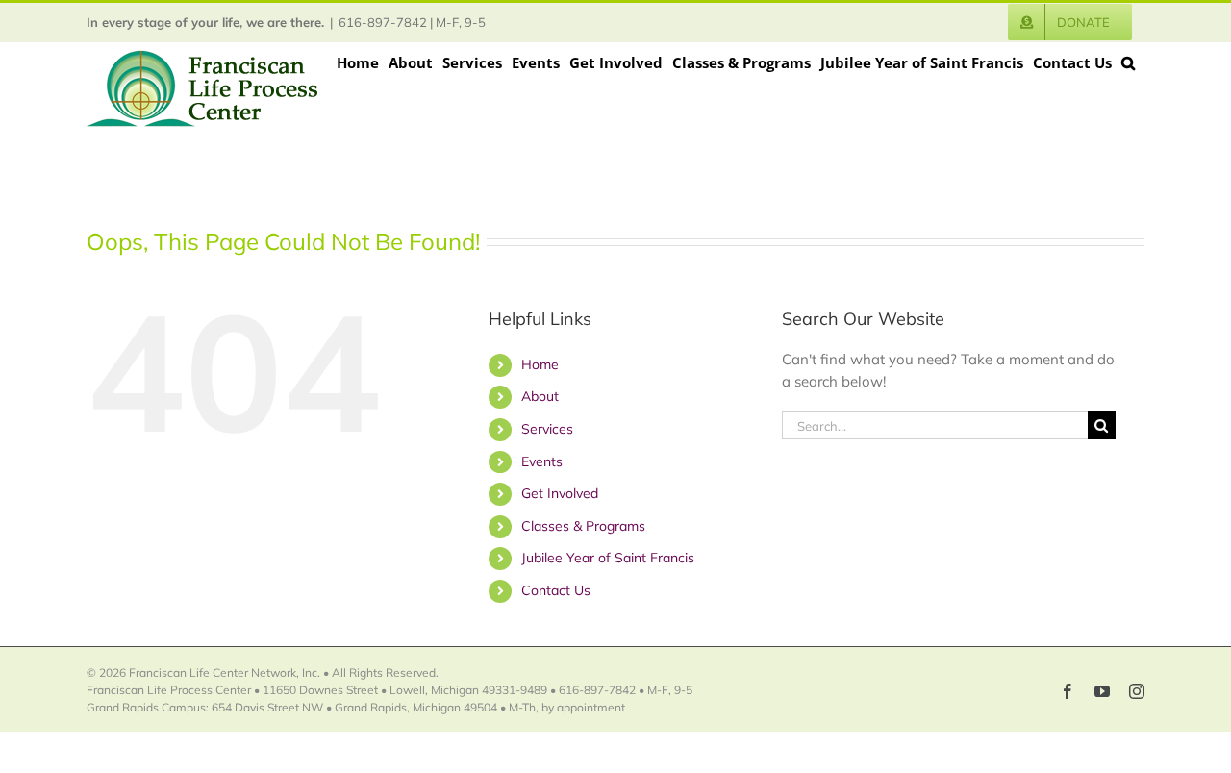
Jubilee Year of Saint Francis (607, 557)
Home (540, 364)
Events (542, 461)
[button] (1128, 63)
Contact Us (555, 590)
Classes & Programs (583, 526)
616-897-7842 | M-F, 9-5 (412, 22)
